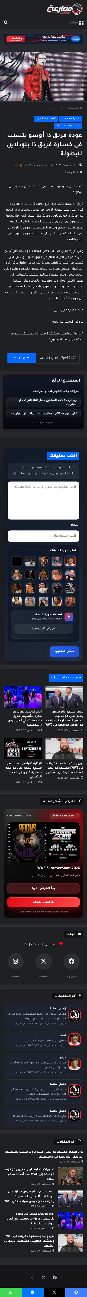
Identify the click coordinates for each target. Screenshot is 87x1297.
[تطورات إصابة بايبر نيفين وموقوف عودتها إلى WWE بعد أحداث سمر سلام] (70, 1176)
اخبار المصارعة (57, 108)
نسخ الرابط (21, 358)
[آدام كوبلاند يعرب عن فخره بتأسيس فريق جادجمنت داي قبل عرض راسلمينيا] (23, 697)
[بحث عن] (5, 22)
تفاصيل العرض (44, 902)
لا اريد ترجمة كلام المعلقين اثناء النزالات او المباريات (44, 413)
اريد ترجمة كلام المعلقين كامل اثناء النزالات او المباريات (48, 402)
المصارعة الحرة (46, 118)
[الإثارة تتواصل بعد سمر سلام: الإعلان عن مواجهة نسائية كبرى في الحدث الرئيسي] (23, 748)
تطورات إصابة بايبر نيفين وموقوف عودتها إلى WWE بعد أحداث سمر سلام (29, 1174)
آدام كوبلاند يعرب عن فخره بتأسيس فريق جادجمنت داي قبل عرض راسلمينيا (30, 1219)
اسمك (74, 525)
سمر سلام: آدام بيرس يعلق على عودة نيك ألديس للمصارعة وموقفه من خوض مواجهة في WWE (29, 1196)
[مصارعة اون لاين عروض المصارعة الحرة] (65, 9)
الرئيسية (73, 108)
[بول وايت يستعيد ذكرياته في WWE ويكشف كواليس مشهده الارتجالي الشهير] (64, 748)
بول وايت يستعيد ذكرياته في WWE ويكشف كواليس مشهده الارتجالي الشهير (64, 768)
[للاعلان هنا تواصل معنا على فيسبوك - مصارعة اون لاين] (43, 39)
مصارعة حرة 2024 (68, 126)
